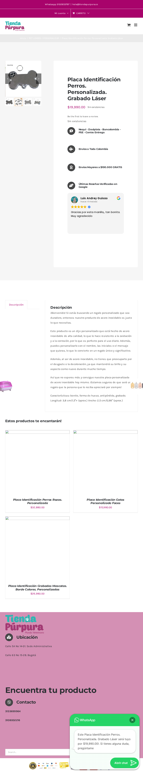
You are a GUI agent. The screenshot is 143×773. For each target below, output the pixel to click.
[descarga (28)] (23, 79)
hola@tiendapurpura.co (85, 4)
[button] (132, 720)
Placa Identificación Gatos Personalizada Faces (105, 501)
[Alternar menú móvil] (136, 25)
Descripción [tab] (16, 304)
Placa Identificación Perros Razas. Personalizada (37, 501)
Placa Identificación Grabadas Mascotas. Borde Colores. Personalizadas (37, 587)
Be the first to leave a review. (82, 116)
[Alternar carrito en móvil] (129, 25)
